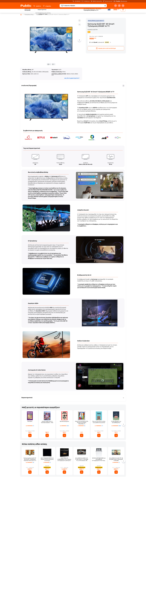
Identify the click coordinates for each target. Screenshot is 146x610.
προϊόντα (38, 6)
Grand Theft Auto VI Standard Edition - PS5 (47, 422)
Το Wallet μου (86, 1)
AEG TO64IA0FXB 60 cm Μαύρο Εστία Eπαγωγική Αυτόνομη (47, 459)
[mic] (105, 6)
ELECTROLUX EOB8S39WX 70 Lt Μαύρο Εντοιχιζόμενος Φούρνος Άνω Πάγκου (64, 459)
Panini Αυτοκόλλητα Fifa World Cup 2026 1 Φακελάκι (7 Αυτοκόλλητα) (81, 422)
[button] (121, 1)
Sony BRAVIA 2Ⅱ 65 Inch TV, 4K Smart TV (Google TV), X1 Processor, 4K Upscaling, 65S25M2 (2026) (81, 459)
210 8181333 (77, 1)
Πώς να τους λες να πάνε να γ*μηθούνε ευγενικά (98, 422)
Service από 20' (108, 1)
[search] (62, 5)
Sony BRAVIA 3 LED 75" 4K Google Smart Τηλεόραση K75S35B (116, 459)
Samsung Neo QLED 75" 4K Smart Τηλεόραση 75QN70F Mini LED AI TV (30, 459)
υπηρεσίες (48, 6)
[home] (26, 6)
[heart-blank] (115, 5)
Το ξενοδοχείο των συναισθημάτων (116, 422)
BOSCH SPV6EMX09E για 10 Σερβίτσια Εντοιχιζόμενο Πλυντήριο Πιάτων (99, 459)
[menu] (34, 6)
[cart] (123, 5)
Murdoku (29, 421)
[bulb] (43, 6)
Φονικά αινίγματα (64, 421)
